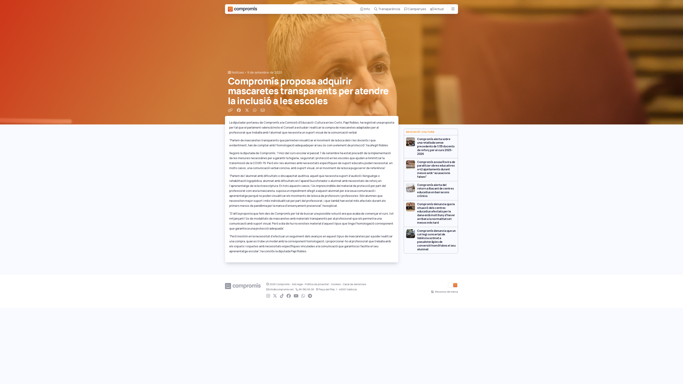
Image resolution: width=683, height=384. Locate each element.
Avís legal (297, 284)
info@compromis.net (281, 289)
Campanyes (416, 9)
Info (366, 9)
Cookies (336, 284)
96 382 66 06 (306, 289)
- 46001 (338, 289)
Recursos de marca (446, 291)
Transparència (388, 9)
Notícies (237, 72)
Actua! (438, 9)
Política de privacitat (317, 284)
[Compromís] (242, 9)
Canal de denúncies (354, 284)
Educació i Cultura (420, 132)
